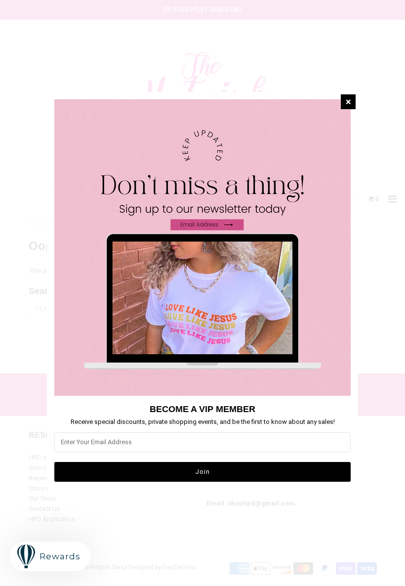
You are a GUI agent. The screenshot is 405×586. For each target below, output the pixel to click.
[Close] (348, 101)
